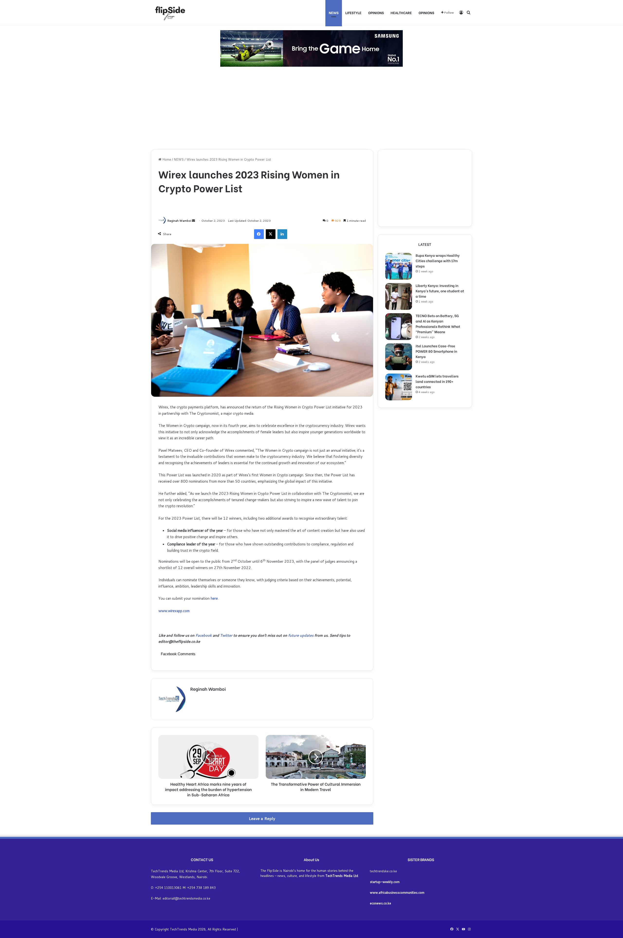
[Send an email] (193, 221)
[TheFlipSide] (169, 12)
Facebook (204, 635)
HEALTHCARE (401, 12)
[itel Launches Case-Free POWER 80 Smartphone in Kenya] (398, 356)
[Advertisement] (311, 108)
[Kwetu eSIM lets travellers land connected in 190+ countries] (398, 387)
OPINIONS (376, 12)
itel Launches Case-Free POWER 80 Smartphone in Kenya (436, 351)
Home (166, 159)
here (214, 598)
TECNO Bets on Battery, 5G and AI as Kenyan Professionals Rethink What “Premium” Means (438, 323)
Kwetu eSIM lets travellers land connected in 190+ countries (437, 381)
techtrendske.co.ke (383, 871)
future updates (300, 635)
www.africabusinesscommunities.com (397, 892)
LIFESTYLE (353, 12)
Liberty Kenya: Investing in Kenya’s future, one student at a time (440, 291)
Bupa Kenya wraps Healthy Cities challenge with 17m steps (438, 260)
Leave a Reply (262, 818)
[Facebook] (259, 234)
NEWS (334, 12)
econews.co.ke (380, 903)
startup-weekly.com (385, 882)
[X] (270, 234)
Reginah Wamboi (179, 221)
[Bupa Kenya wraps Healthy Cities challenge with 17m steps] (398, 266)
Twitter (226, 635)
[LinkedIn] (282, 234)
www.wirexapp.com (174, 610)
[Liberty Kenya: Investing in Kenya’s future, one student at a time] (398, 296)
